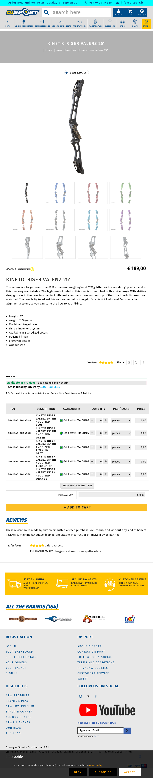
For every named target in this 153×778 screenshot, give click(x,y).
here (96, 736)
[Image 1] (59, 193)
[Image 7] (125, 220)
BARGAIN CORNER (19, 711)
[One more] (92, 420)
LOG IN (11, 646)
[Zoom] (76, 127)
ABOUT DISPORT (89, 646)
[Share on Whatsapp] (129, 362)
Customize (103, 772)
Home (48, 50)
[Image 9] (60, 247)
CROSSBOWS (110, 26)
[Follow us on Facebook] (96, 696)
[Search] (46, 12)
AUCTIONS (13, 733)
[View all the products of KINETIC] (25, 269)
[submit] (127, 731)
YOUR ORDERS (16, 662)
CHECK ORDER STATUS (22, 657)
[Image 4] (26, 220)
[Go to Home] (23, 12)
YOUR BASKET (16, 667)
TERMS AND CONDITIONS (96, 662)
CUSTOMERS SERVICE (93, 673)
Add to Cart (78, 507)
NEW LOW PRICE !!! (20, 706)
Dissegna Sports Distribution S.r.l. (28, 747)
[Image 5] (59, 220)
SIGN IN (12, 673)
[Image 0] (26, 193)
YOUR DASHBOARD (19, 651)
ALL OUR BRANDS (19, 717)
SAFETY (82, 678)
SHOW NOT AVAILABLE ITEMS (77, 485)
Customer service (132, 579)
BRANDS (146, 26)
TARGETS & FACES (96, 26)
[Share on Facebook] (143, 362)
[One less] (105, 420)
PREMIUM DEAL (17, 700)
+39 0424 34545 (100, 2)
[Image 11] (125, 247)
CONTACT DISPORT (91, 651)
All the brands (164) (31, 607)
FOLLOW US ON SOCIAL (94, 657)
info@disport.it (131, 2)
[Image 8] (27, 247)
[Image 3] (125, 193)
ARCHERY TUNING (80, 26)
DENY (78, 772)
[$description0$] (23, 619)
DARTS (135, 26)
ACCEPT (129, 772)
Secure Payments (84, 579)
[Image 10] (93, 247)
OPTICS (123, 26)
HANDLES (70, 50)
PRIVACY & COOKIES (92, 667)
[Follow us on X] (88, 696)
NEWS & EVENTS (18, 722)
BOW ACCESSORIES (42, 26)
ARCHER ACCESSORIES (24, 26)
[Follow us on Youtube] (107, 710)
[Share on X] (136, 362)
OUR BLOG (13, 727)
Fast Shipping (34, 579)
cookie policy (95, 765)
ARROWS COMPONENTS (61, 26)
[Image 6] (92, 220)
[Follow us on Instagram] (80, 696)
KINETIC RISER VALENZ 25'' (93, 50)
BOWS (7, 26)
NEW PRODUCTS (17, 695)
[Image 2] (92, 193)
